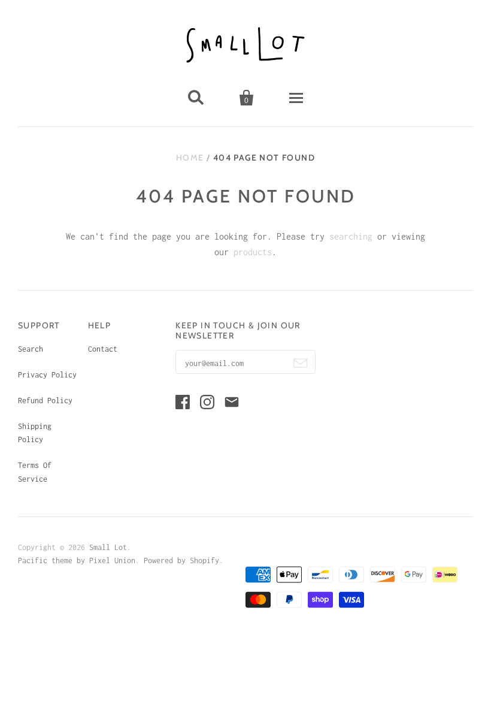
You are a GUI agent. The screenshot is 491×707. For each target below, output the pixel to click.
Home (190, 157)
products (253, 252)
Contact (102, 349)
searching (350, 236)
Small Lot (108, 547)
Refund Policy (45, 400)
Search (30, 349)
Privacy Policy (47, 374)
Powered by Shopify (181, 560)
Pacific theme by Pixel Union (76, 560)
